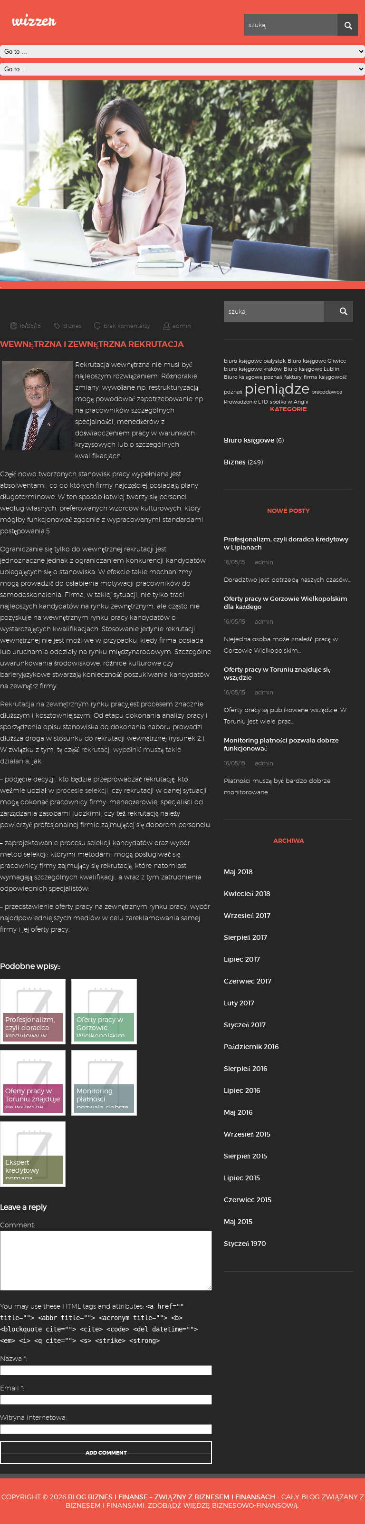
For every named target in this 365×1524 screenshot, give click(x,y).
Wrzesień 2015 (247, 1134)
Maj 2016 (238, 1112)
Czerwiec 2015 (247, 1200)
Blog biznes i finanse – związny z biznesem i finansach (171, 1497)
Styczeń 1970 (245, 1243)
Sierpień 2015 (245, 1156)
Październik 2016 (251, 1046)
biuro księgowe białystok (255, 361)
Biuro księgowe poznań (253, 377)
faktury (293, 377)
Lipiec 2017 (242, 959)
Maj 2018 (238, 872)
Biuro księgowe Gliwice (317, 361)
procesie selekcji (82, 790)
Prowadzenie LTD (246, 402)
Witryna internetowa (33, 1417)
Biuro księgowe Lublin (311, 369)
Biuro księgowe (249, 440)
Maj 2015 (238, 1221)
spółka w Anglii (289, 402)
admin (182, 325)
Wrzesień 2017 (247, 915)
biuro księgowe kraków (253, 369)
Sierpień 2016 (246, 1068)
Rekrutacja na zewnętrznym (44, 704)
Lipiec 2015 (242, 1178)
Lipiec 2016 (242, 1090)
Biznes (235, 462)
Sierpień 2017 (245, 937)
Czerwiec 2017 (247, 981)
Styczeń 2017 (245, 1025)
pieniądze (276, 388)
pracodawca (326, 392)
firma (310, 377)
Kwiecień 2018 (247, 893)
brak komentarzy (127, 325)
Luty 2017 (239, 1003)
